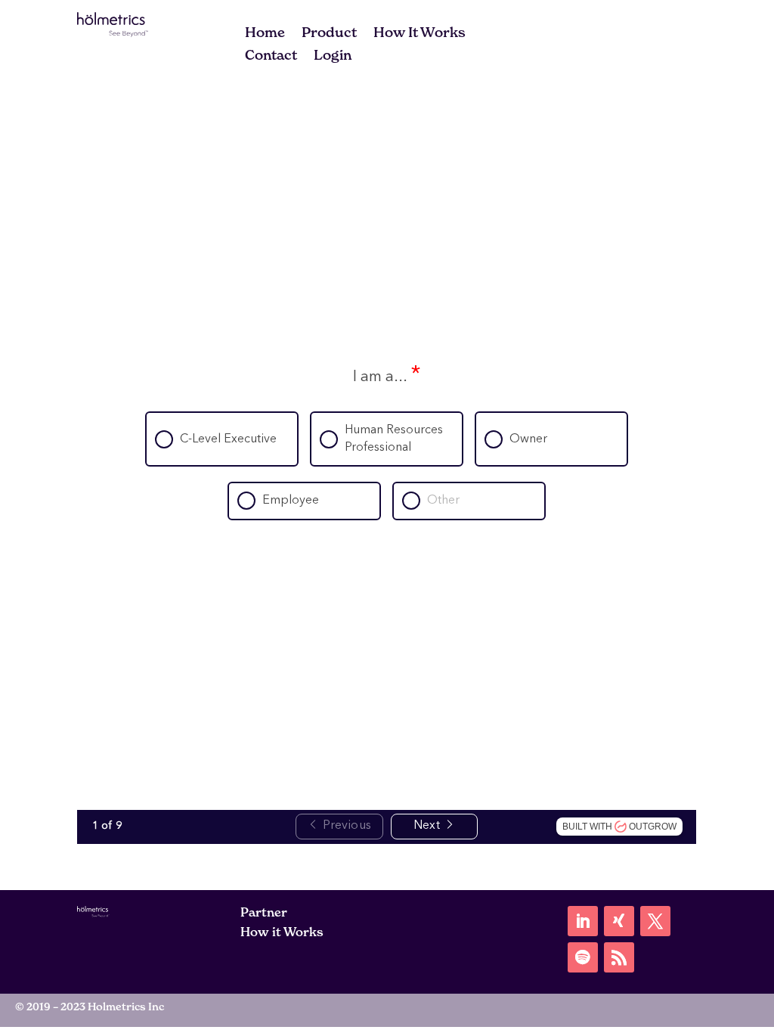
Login (332, 57)
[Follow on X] (655, 921)
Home (265, 34)
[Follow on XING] (619, 921)
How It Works (419, 34)
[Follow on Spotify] (583, 957)
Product (329, 34)
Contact (271, 57)
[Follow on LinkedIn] (583, 921)
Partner (263, 912)
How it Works (282, 931)
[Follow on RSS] (619, 957)
